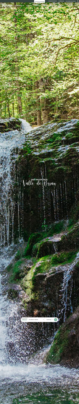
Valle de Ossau (39, 183)
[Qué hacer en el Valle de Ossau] (39, 202)
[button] (69, 5)
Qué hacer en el (39, 179)
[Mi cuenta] (71, 5)
